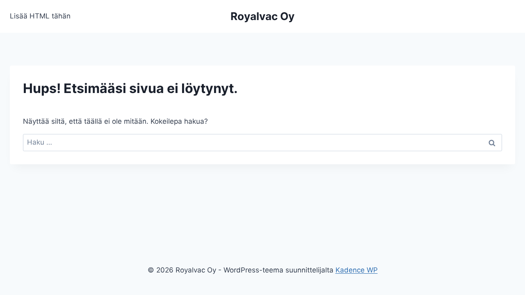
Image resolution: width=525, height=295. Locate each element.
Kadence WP (357, 270)
